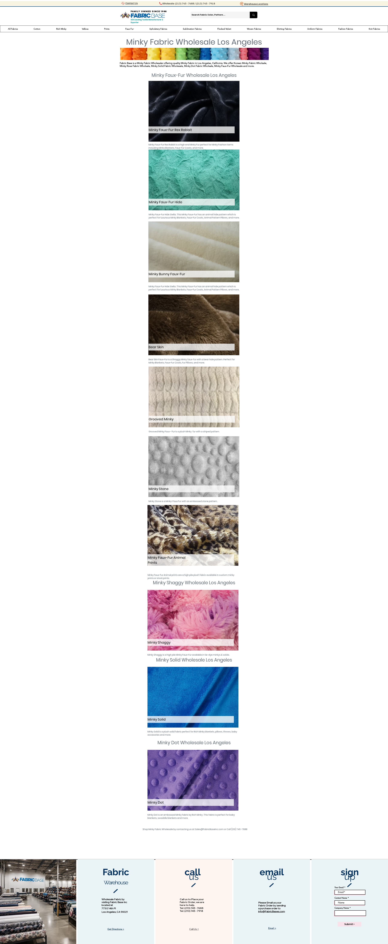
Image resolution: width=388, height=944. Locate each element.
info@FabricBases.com (271, 911)
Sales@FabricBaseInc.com (209, 829)
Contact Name (340, 898)
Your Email (339, 887)
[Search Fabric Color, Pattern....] (253, 15)
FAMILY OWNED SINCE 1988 (149, 11)
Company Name (341, 908)
